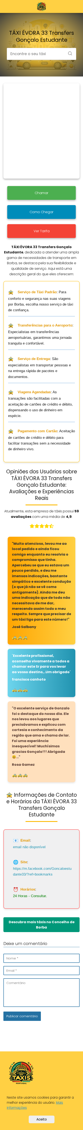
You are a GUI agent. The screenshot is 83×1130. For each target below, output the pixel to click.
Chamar (41, 192)
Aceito (41, 1119)
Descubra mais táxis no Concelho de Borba (41, 925)
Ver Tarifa (42, 231)
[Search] (68, 52)
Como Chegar (41, 212)
